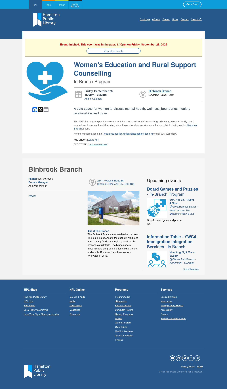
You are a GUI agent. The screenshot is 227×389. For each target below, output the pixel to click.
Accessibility (166, 309)
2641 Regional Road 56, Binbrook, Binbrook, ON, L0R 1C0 (115, 182)
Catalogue (145, 19)
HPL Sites (30, 290)
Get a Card (192, 4)
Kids (48, 5)
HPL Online (77, 290)
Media (72, 301)
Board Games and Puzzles (172, 191)
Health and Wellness (98, 144)
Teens (62, 5)
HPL (35, 5)
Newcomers (166, 301)
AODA (200, 366)
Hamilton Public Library (35, 296)
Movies (118, 318)
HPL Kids (28, 301)
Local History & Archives (36, 309)
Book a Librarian (169, 296)
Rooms (164, 314)
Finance (119, 339)
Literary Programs (124, 314)
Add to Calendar (93, 98)
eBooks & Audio (77, 296)
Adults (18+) (93, 139)
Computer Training (124, 309)
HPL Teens (29, 305)
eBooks (156, 19)
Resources (74, 314)
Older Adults (121, 326)
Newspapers (75, 305)
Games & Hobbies (124, 335)
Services (166, 290)
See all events (191, 269)
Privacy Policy (188, 366)
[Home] (37, 371)
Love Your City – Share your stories (41, 314)
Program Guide (122, 296)
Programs (121, 290)
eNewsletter (121, 301)
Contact (185, 19)
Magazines (74, 309)
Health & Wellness (124, 331)
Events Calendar (123, 305)
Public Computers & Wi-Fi (173, 318)
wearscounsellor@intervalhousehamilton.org (128, 133)
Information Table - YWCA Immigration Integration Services (172, 241)
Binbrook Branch (160, 91)
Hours (175, 19)
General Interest (123, 322)
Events (166, 19)
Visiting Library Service (172, 305)
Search (194, 19)
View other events (113, 51)
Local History (75, 5)
